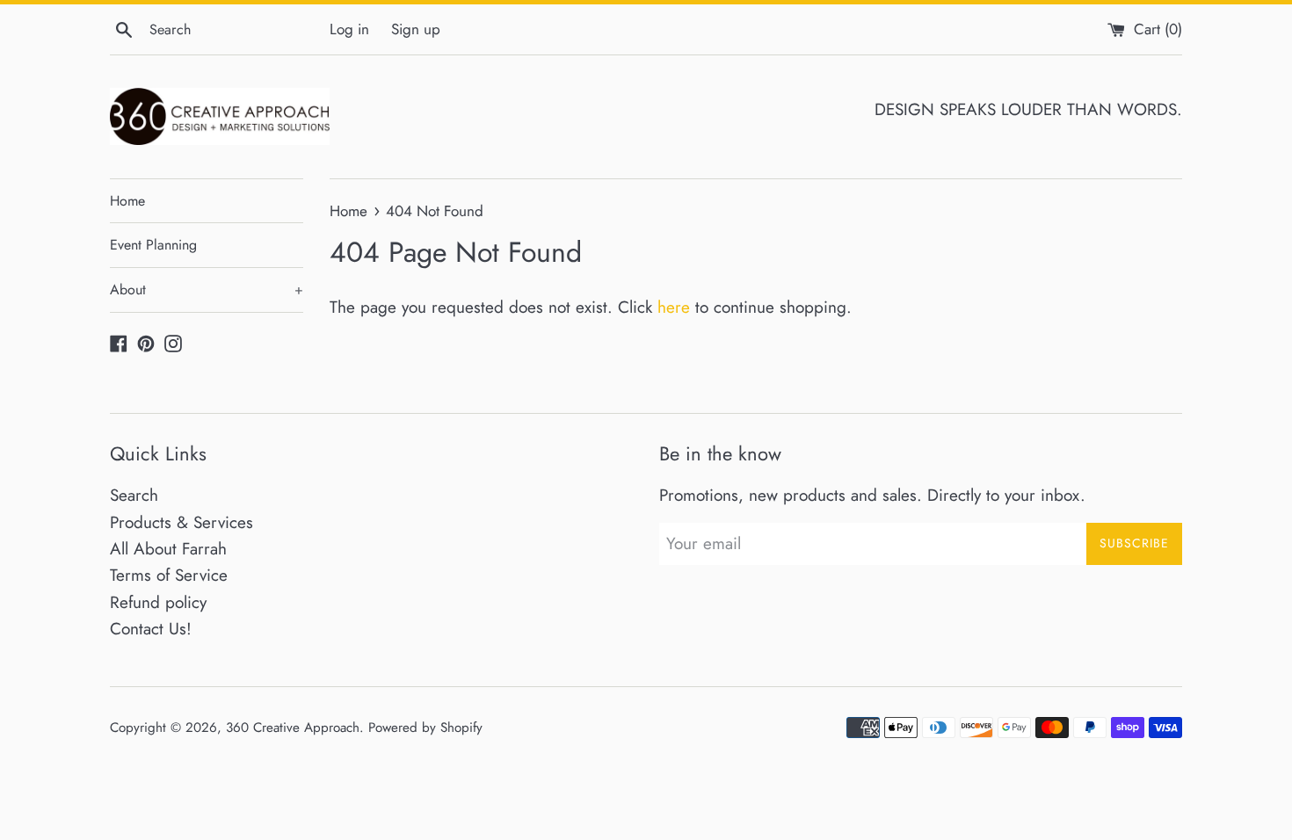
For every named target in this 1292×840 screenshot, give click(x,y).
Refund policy (158, 602)
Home (127, 201)
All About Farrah (168, 549)
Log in (349, 29)
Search (134, 495)
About (206, 289)
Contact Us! (151, 629)
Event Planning (153, 245)
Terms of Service (169, 575)
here (673, 307)
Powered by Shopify (425, 727)
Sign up (415, 29)
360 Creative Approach (292, 727)
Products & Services (181, 522)
